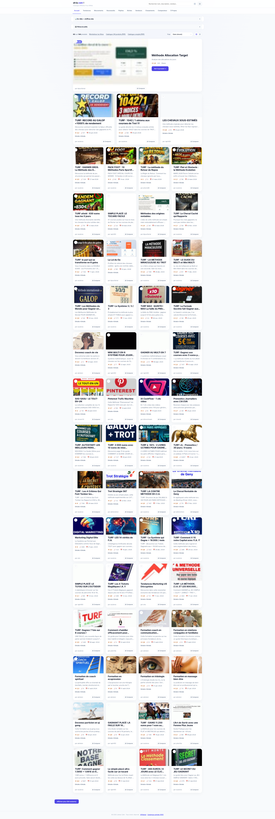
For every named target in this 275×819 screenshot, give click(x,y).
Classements (149, 10)
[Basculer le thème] (200, 4)
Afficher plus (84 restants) (66, 801)
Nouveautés (111, 10)
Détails (83, 136)
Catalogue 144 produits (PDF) (115, 34)
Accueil (76, 10)
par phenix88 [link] (145, 188)
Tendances (87, 10)
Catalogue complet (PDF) (136, 34)
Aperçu (197, 41)
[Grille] (196, 34)
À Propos (173, 10)
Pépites (121, 10)
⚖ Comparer (141, 88)
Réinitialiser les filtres (96, 34)
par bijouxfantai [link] (80, 88)
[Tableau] (200, 34)
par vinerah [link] (177, 419)
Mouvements (98, 10)
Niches (129, 10)
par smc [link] (110, 419)
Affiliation (143, 814)
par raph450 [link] (167, 141)
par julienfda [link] (112, 651)
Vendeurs (138, 10)
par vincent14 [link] (79, 419)
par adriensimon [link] (113, 512)
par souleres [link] (79, 141)
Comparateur (162, 10)
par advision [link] (79, 373)
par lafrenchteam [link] (146, 419)
